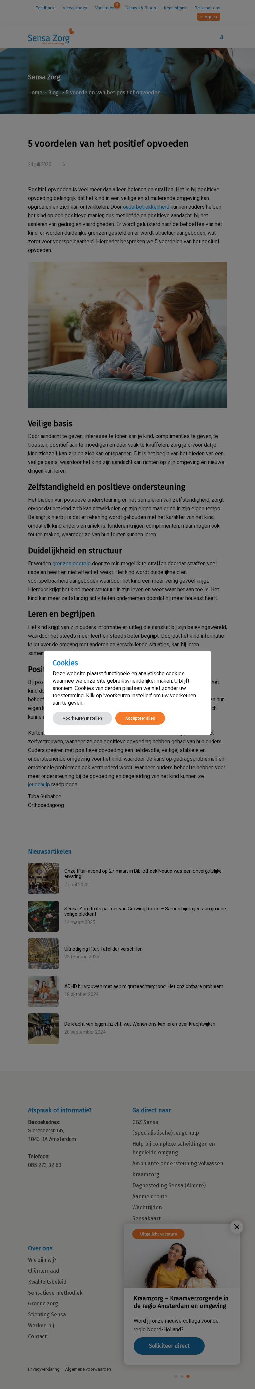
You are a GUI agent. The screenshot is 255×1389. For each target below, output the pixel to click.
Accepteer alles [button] (140, 718)
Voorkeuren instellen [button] (82, 718)
